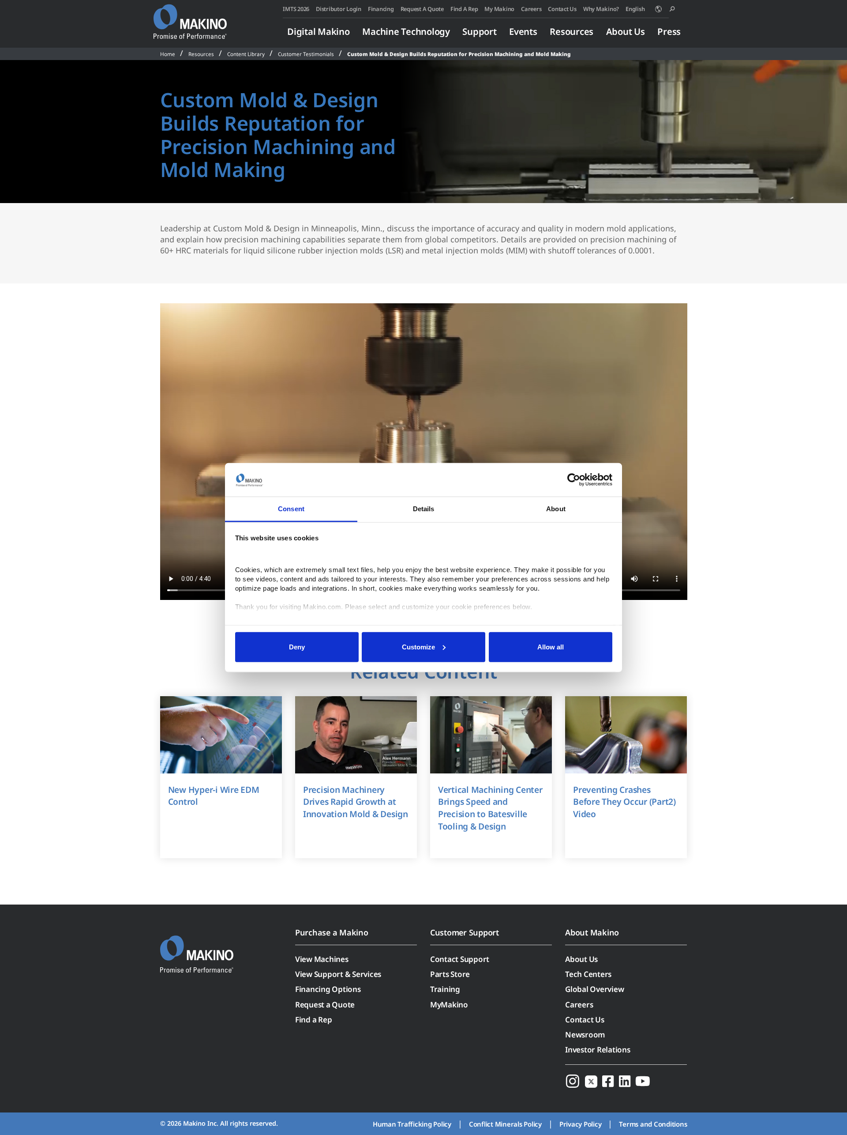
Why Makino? (601, 9)
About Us (625, 31)
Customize (418, 647)
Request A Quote (422, 9)
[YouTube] (642, 1081)
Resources (571, 31)
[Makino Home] (190, 17)
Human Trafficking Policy (412, 1124)
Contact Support (459, 959)
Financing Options (328, 989)
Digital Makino (318, 31)
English (635, 9)
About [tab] (556, 509)
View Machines (322, 959)
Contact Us (562, 9)
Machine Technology (406, 31)
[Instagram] (572, 1081)
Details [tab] (424, 509)
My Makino (499, 9)
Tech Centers (588, 974)
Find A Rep (464, 9)
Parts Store (450, 974)
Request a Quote (325, 1004)
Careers (531, 9)
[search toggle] (672, 9)
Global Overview (594, 989)
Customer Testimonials (306, 53)
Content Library (246, 53)
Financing (381, 9)
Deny (297, 647)
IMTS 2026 (296, 9)
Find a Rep (313, 1019)
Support (479, 31)
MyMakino (449, 1004)
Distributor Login (338, 9)
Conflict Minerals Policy (505, 1124)
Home (167, 53)
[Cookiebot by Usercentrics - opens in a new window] (573, 479)
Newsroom (585, 1034)
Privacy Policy (580, 1124)
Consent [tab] (291, 509)
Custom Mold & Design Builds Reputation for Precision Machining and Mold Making (459, 53)
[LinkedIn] (624, 1081)
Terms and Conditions (653, 1124)
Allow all (550, 647)
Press (669, 31)
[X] (591, 1081)
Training (445, 989)
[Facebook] (608, 1081)
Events (523, 31)
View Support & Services (338, 974)
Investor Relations (597, 1050)
